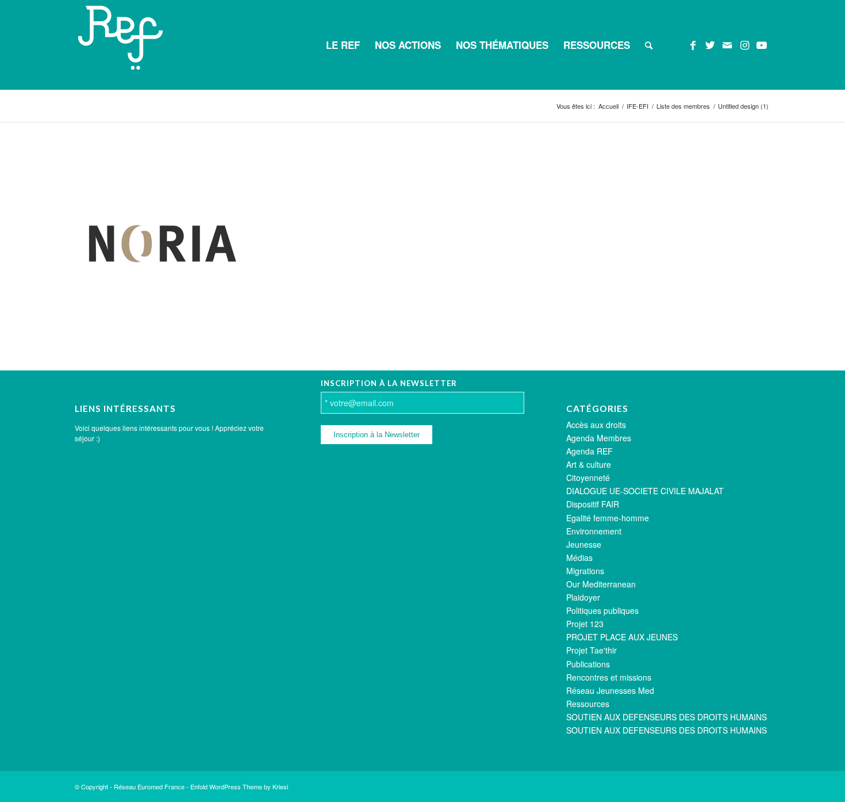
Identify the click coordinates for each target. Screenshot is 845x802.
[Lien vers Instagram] (744, 44)
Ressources (587, 703)
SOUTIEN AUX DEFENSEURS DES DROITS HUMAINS (666, 717)
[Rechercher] (648, 45)
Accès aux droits (596, 424)
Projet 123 (585, 623)
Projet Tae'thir (591, 650)
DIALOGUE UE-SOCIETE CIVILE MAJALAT (645, 491)
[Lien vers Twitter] (710, 44)
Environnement (593, 531)
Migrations (585, 570)
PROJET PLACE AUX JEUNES (622, 637)
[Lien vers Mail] (727, 44)
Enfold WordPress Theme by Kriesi (239, 786)
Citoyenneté (588, 477)
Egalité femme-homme (607, 518)
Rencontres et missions (608, 677)
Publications (588, 664)
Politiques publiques (602, 610)
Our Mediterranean (601, 584)
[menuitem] (342, 45)
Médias (579, 557)
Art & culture (588, 464)
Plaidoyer (583, 597)
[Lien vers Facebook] (692, 44)
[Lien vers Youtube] (761, 44)
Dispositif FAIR (592, 504)
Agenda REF (589, 451)
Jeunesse (583, 544)
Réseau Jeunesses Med (610, 690)
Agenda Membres (598, 438)
